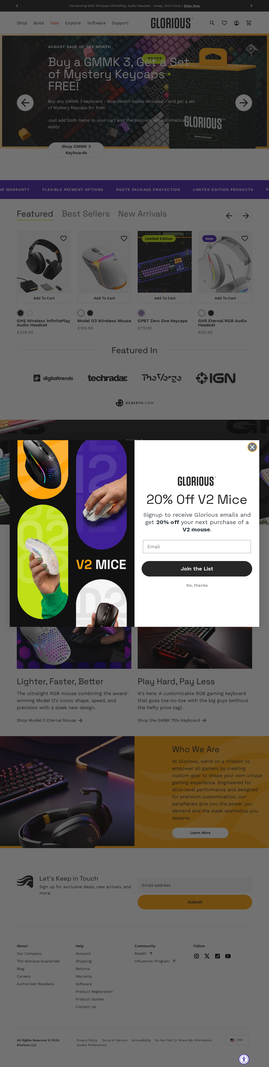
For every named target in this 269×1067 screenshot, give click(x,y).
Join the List (197, 568)
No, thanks (197, 585)
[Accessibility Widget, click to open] (244, 1059)
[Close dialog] (252, 447)
